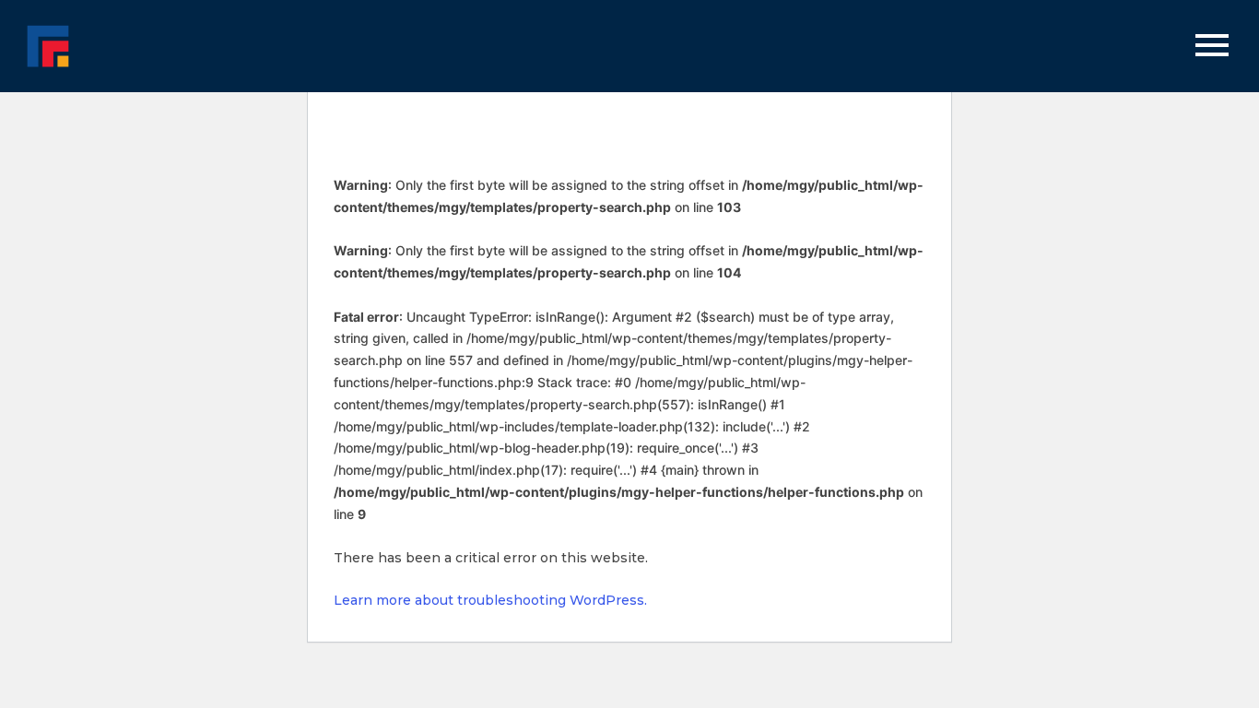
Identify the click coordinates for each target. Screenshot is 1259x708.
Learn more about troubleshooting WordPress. (490, 600)
